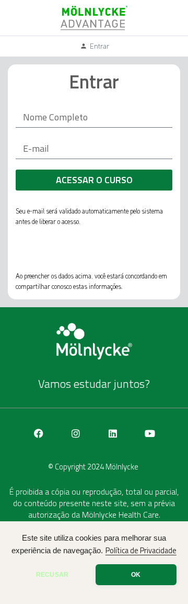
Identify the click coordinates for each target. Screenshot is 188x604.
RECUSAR (52, 574)
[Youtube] (149, 433)
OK (135, 574)
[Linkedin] (112, 433)
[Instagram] (75, 433)
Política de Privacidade (141, 550)
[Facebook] (38, 433)
